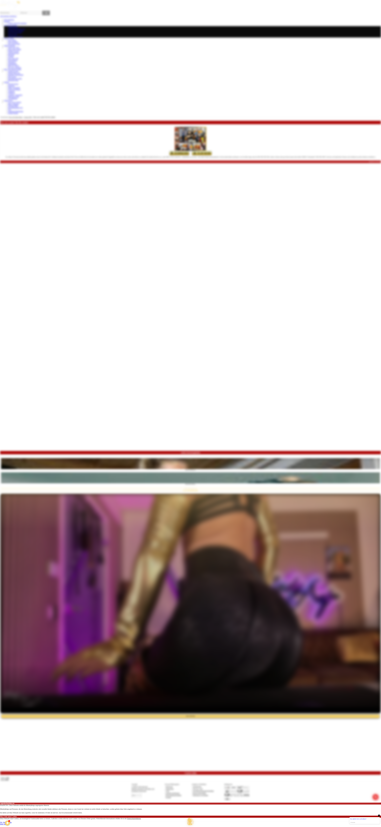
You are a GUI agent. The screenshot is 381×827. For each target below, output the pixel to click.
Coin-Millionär (12, 98)
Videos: (5, 778)
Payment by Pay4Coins (139, 791)
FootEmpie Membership (15, 111)
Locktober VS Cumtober (16, 31)
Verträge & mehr (13, 71)
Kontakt (168, 797)
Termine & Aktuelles (10, 25)
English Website (13, 113)
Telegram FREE (13, 106)
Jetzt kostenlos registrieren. (8, 16)
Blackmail (11, 55)
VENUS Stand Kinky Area (16, 29)
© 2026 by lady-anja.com (140, 787)
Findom (6, 82)
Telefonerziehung (13, 53)
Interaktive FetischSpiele (15, 75)
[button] (190, 821)
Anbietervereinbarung (172, 793)
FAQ (9, 109)
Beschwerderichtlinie (199, 793)
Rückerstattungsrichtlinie (173, 795)
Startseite (7, 21)
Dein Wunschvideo (14, 44)
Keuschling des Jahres (15, 78)
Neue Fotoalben (13, 42)
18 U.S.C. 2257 (198, 789)
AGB (167, 791)
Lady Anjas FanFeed (14, 102)
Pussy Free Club (13, 58)
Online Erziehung (9, 45)
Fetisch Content (9, 38)
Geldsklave (11, 93)
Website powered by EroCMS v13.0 (143, 789)
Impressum (169, 787)
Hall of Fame (12, 77)
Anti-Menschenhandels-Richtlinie (203, 791)
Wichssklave (12, 62)
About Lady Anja (13, 47)
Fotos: (5, 780)
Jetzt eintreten (190, 716)
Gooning (10, 56)
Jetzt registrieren (9, 20)
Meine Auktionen (13, 104)
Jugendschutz (197, 787)
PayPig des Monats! (14, 89)
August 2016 (28, 117)
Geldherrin (11, 91)
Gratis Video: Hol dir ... (190, 483)
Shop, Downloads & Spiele (12, 69)
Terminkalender (13, 27)
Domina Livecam (13, 51)
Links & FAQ (8, 100)
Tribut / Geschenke (14, 88)
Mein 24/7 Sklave (13, 66)
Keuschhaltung (12, 60)
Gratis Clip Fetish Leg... (190, 469)
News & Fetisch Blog (15, 32)
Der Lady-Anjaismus (14, 67)
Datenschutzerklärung (134, 818)
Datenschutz (170, 789)
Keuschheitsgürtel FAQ (15, 108)
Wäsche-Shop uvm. (14, 73)
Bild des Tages (12, 34)
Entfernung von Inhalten (200, 795)
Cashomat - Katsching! (15, 95)
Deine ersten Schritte (14, 49)
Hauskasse (11, 86)
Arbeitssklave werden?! (15, 36)
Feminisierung (12, 64)
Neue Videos (12, 40)
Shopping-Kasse (13, 84)
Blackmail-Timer (13, 80)
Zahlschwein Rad (13, 97)
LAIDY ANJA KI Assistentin (17, 23)
